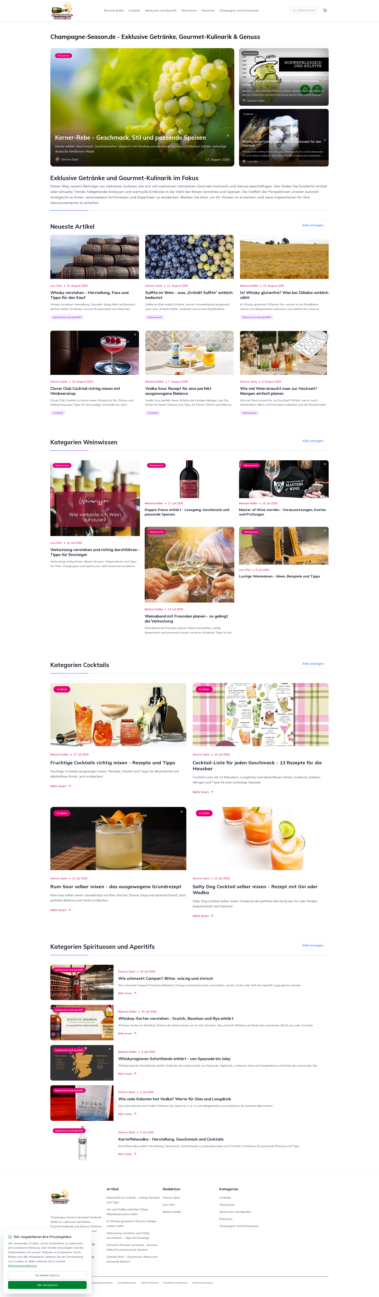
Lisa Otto (56, 285)
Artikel (113, 1189)
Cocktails (134, 10)
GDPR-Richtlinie (150, 1282)
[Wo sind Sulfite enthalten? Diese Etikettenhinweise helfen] (284, 77)
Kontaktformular (126, 1282)
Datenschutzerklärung (22, 1265)
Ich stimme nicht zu (47, 1275)
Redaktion (171, 1189)
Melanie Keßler (249, 285)
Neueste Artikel (114, 10)
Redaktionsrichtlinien (175, 1282)
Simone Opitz (153, 285)
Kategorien (228, 1189)
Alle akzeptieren (47, 1285)
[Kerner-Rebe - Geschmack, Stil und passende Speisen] (142, 107)
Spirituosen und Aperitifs (160, 10)
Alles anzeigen (313, 225)
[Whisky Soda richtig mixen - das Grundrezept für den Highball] (284, 138)
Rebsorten (208, 10)
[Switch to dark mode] (325, 10)
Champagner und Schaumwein (239, 10)
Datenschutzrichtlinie (101, 1282)
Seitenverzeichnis (202, 1282)
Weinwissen (189, 10)
